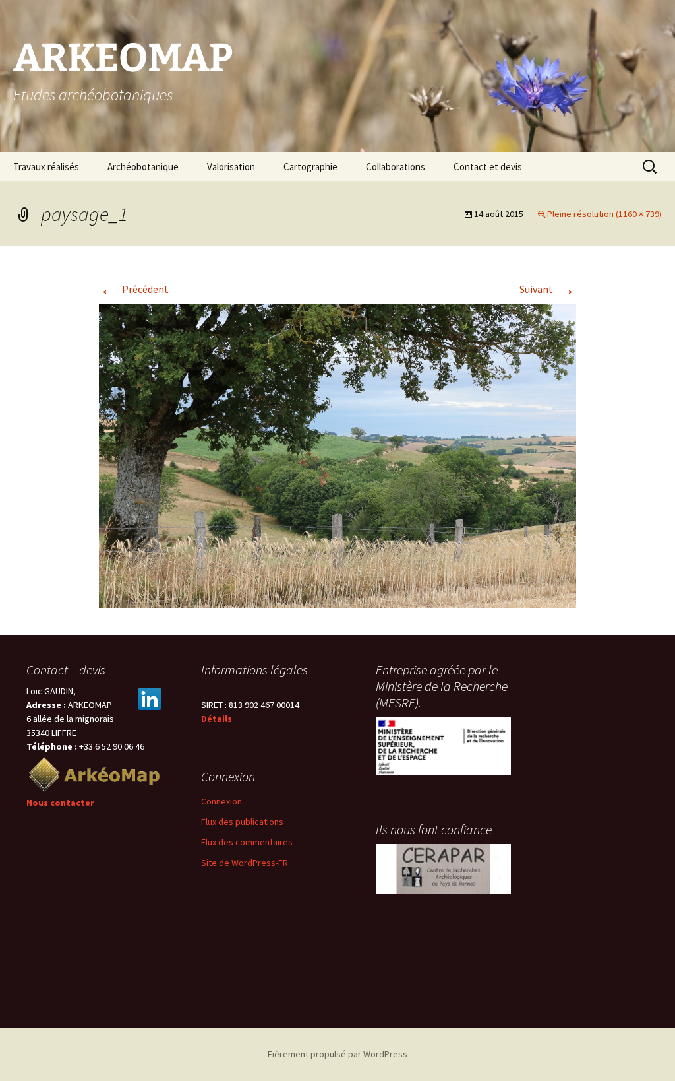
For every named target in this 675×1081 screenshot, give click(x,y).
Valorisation (231, 166)
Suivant (547, 289)
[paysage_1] (337, 455)
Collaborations (395, 166)
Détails (216, 719)
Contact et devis (488, 166)
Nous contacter (60, 802)
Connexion (221, 801)
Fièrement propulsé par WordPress (337, 1054)
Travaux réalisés (46, 166)
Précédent (134, 289)
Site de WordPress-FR (244, 862)
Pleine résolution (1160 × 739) (604, 214)
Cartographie (310, 166)
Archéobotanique (143, 166)
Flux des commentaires (247, 842)
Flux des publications (242, 822)
